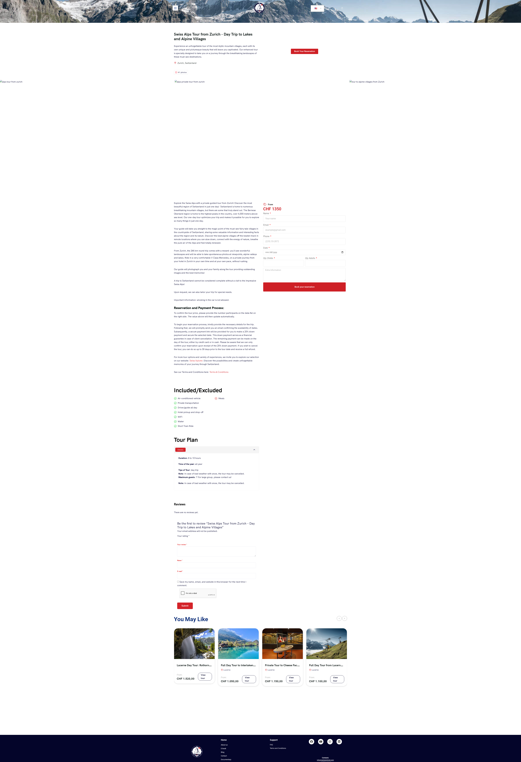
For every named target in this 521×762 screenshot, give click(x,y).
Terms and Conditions (278, 748)
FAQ (271, 745)
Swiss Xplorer (196, 360)
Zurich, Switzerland (186, 63)
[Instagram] (330, 741)
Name (266, 213)
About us (224, 745)
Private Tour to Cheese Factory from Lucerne (292, 665)
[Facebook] (311, 741)
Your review (182, 545)
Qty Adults (310, 258)
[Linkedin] (339, 741)
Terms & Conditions (218, 372)
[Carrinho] (342, 8)
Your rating (183, 536)
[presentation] (339, 618)
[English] (317, 8)
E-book (223, 748)
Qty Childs (268, 258)
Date (265, 248)
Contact (224, 756)
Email (266, 225)
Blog (222, 752)
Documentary (226, 759)
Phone (266, 236)
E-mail (180, 571)
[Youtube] (320, 741)
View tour (203, 677)
